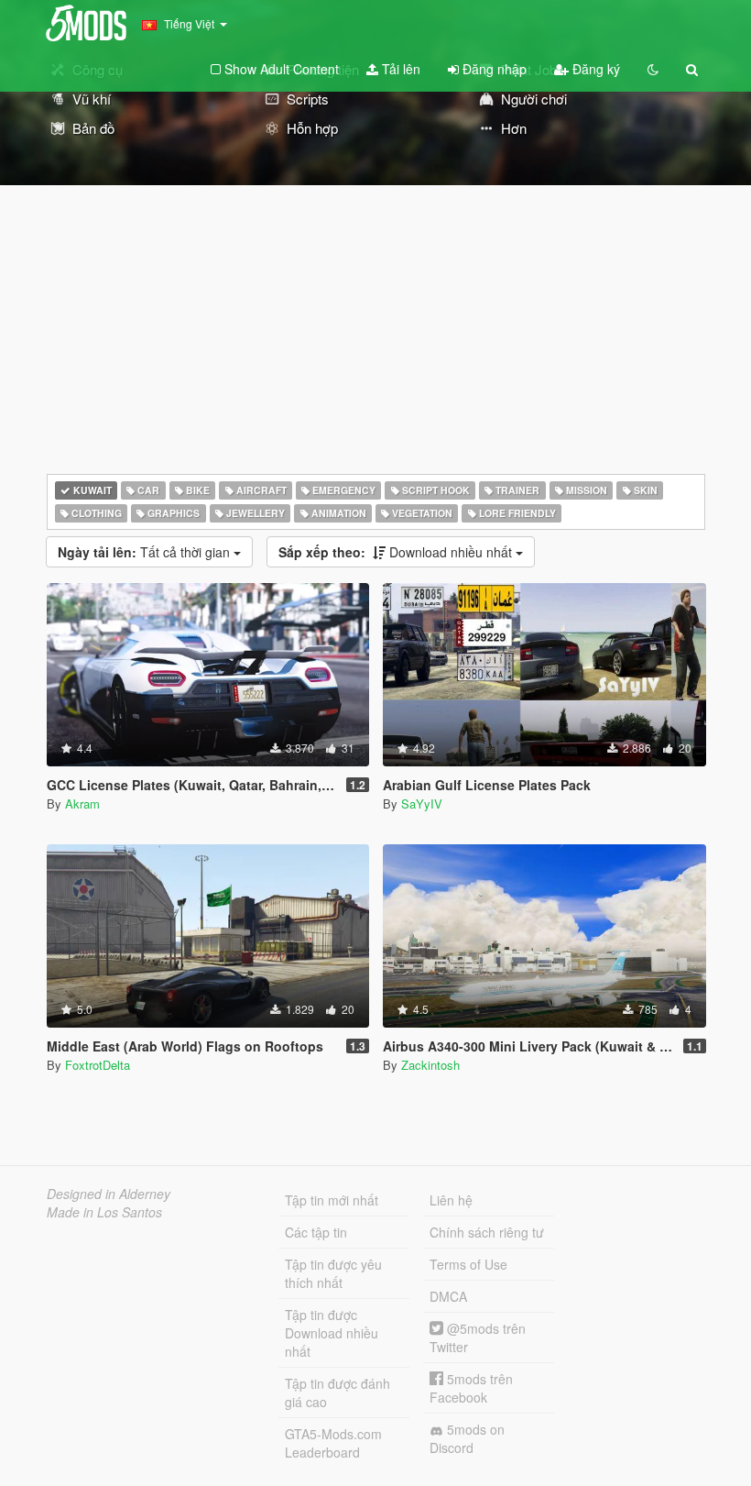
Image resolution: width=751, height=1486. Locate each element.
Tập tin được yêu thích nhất (333, 1273)
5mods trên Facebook (471, 1388)
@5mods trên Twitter (478, 1337)
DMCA (448, 1296)
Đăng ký (594, 69)
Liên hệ (451, 1200)
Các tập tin (316, 1232)
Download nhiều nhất (397, 552)
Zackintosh (430, 1064)
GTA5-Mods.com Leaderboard (333, 1443)
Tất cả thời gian (146, 552)
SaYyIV (421, 803)
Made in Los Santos (104, 1212)
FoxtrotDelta (97, 1064)
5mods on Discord (467, 1438)
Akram (82, 803)
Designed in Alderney (108, 1193)
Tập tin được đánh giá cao (337, 1392)
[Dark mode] (653, 69)
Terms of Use (468, 1264)
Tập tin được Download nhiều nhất (331, 1332)
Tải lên (399, 69)
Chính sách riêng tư (487, 1232)
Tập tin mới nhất (331, 1200)
